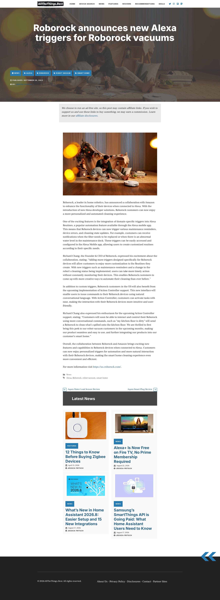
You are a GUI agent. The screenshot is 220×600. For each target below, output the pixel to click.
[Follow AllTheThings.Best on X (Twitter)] (170, 4)
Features (113, 4)
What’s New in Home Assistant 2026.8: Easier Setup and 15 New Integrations (84, 517)
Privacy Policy (179, 595)
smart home (102, 378)
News (101, 4)
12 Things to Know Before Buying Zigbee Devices (85, 456)
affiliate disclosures (86, 115)
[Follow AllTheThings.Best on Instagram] (174, 4)
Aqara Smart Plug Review (140, 389)
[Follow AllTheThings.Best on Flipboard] (178, 4)
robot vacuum (88, 378)
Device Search (87, 4)
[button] (215, 569)
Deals (162, 4)
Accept (185, 589)
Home (72, 4)
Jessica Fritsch (24, 84)
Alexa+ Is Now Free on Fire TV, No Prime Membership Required (132, 454)
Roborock (77, 378)
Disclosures (133, 581)
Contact (146, 581)
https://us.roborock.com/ (107, 367)
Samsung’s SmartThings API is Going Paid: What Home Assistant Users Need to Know (133, 519)
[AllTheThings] (50, 4)
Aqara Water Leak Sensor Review (84, 389)
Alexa (69, 378)
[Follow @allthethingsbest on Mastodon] (182, 4)
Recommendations (145, 4)
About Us (102, 581)
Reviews (126, 4)
